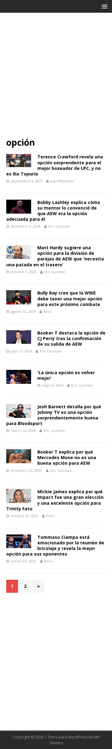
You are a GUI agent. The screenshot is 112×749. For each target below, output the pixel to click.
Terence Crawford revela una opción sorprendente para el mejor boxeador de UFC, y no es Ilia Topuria (54, 165)
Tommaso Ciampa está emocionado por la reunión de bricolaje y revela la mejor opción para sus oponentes (55, 545)
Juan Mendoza (62, 181)
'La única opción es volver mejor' (66, 375)
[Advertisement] (56, 78)
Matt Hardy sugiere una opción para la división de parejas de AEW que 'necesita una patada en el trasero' (55, 256)
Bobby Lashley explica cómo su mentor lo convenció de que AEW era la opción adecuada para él (53, 210)
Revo (48, 311)
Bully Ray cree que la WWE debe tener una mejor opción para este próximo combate (69, 298)
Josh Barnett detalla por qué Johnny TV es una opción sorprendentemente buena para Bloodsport (53, 415)
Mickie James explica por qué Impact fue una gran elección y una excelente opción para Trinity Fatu (55, 500)
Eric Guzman (59, 226)
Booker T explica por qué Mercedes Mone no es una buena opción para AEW (66, 457)
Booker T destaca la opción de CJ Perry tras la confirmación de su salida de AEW (71, 338)
